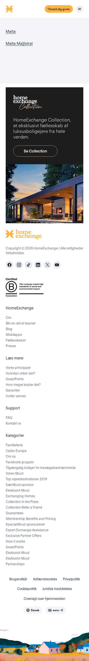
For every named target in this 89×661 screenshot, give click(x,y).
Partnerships (15, 564)
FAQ (9, 418)
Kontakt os (13, 423)
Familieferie (14, 445)
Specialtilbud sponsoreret (25, 524)
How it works (15, 541)
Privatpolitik (71, 579)
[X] (47, 265)
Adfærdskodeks (45, 579)
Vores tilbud (14, 473)
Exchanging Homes (20, 496)
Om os (11, 456)
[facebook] (9, 265)
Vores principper (18, 368)
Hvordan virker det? (20, 373)
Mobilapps (14, 335)
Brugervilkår (18, 579)
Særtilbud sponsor (20, 485)
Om (8, 318)
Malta (11, 31)
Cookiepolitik (27, 589)
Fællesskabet (16, 340)
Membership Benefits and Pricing (31, 519)
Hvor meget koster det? (23, 385)
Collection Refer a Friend (24, 507)
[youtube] (57, 265)
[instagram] (19, 265)
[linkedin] (38, 265)
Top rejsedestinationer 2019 (26, 479)
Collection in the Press (22, 502)
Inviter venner (16, 396)
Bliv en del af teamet (20, 323)
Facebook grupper (20, 462)
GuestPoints (15, 379)
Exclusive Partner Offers (24, 536)
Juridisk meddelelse (57, 589)
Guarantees (14, 513)
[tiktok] (28, 265)
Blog (9, 329)
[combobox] (32, 610)
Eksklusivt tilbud (17, 490)
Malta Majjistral (19, 43)
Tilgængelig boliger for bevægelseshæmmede (41, 468)
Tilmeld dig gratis (58, 9)
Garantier (13, 390)
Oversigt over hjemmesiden (44, 599)
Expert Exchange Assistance (27, 530)
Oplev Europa (16, 451)
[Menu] (79, 9)
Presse (11, 346)
